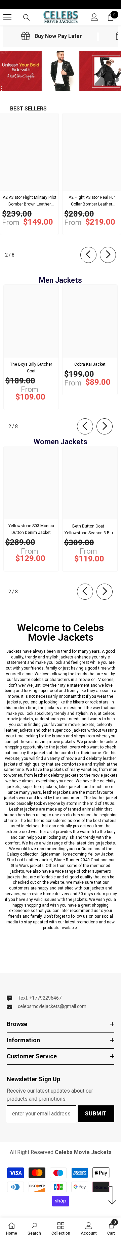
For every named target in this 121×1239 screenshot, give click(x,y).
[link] (51, 36)
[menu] (7, 17)
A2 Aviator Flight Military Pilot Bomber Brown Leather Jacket (29, 201)
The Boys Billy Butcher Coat (31, 367)
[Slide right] (108, 255)
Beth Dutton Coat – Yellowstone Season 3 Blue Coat (90, 530)
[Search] (27, 17)
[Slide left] (88, 255)
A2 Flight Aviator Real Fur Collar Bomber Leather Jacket (92, 201)
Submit (96, 1113)
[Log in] (94, 17)
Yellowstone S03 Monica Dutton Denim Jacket (31, 529)
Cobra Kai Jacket (90, 364)
